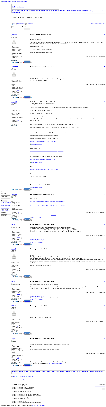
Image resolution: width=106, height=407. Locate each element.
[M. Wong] (23, 61)
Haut (14, 376)
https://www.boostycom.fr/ (38, 405)
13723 (18, 237)
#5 (104, 224)
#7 (104, 281)
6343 (18, 358)
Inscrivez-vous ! (5, 208)
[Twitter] (12, 61)
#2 (104, 66)
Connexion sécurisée (6, 202)
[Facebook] (14, 61)
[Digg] (20, 61)
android (13, 249)
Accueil (3, 210)
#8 (104, 305)
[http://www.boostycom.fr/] (20, 1)
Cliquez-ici (53, 184)
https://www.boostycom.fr (36, 242)
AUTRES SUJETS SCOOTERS (79, 11)
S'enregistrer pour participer (98, 23)
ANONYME (14, 66)
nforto (13, 338)
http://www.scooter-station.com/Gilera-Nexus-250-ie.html (44, 169)
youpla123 (14, 102)
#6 (104, 248)
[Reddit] (21, 61)
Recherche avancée (5, 216)
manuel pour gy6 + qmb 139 (37, 239)
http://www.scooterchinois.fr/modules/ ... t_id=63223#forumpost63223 (47, 205)
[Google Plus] (15, 61)
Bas (14, 23)
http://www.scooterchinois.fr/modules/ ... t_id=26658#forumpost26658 (47, 201)
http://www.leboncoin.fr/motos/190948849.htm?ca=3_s (43, 159)
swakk (13, 224)
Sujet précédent (21, 23)
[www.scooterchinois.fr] (7, 1)
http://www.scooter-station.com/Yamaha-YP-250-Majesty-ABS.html (46, 151)
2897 (18, 90)
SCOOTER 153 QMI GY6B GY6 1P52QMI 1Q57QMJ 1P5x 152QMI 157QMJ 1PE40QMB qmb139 (43, 11)
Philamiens (14, 34)
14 (17, 54)
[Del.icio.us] (18, 61)
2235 (18, 120)
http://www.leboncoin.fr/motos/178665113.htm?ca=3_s (43, 141)
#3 (104, 101)
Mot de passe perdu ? (6, 205)
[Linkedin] (17, 61)
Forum (6, 210)
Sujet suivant (30, 23)
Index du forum (18, 7)
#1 (104, 34)
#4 (104, 194)
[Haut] (31, 61)
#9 (104, 338)
